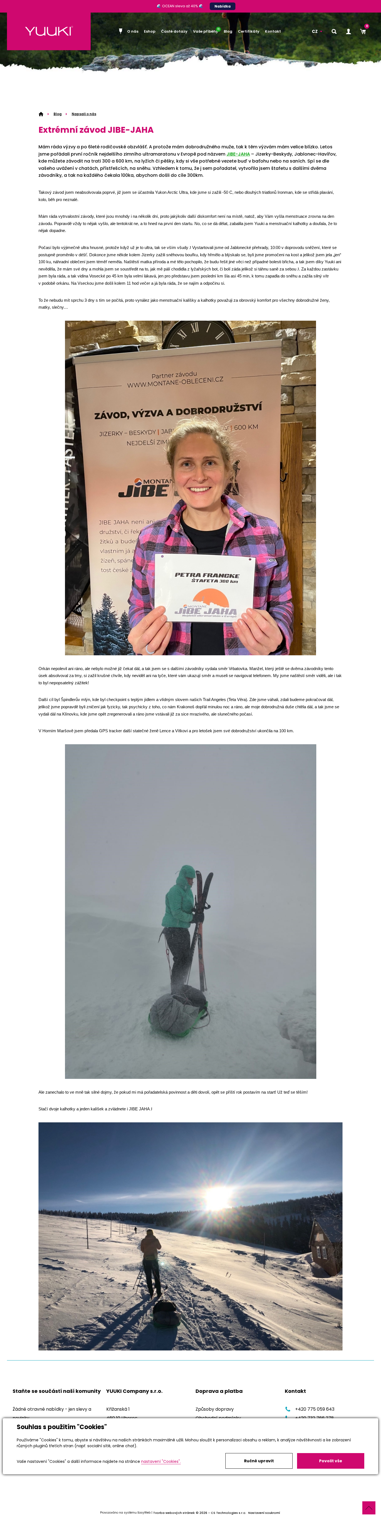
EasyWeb (144, 1513)
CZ (315, 31)
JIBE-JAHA (238, 154)
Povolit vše (330, 1461)
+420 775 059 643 (314, 1409)
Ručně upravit (259, 1461)
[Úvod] (121, 31)
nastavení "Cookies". (161, 1461)
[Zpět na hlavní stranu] (49, 31)
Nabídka (222, 6)
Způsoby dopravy (215, 1409)
